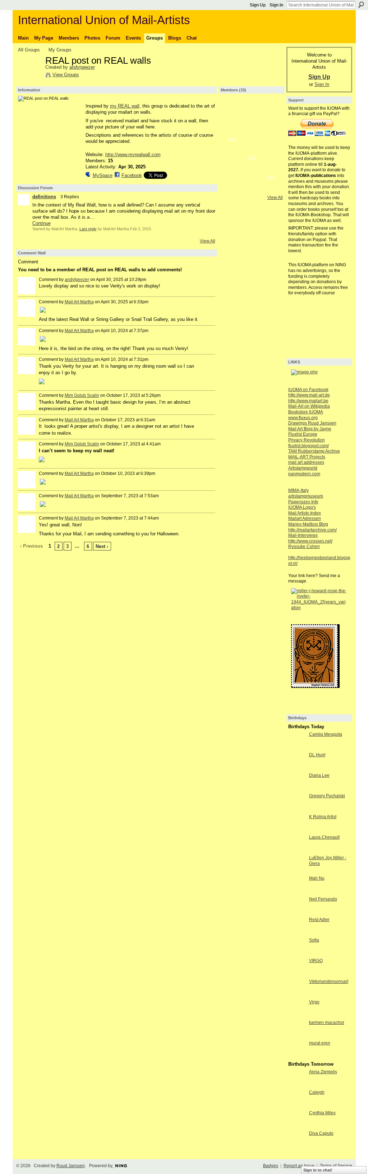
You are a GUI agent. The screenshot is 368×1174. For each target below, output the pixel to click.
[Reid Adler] (296, 932)
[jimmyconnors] (251, 130)
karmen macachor (326, 1022)
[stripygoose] (232, 169)
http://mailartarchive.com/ (312, 529)
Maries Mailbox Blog (308, 524)
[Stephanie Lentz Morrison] (232, 130)
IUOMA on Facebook (308, 389)
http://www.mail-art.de (309, 395)
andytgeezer (82, 67)
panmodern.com (304, 473)
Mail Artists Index (304, 513)
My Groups (60, 50)
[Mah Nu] (296, 891)
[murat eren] (296, 1056)
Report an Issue (299, 1165)
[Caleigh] (296, 1105)
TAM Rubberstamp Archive (314, 451)
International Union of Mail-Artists (104, 20)
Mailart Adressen (304, 518)
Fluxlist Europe (302, 434)
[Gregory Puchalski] (296, 809)
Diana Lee (319, 775)
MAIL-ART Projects (306, 456)
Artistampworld (302, 468)
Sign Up (258, 5)
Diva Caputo (321, 1133)
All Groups (29, 50)
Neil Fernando (323, 899)
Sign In (276, 5)
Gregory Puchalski (327, 795)
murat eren (319, 1043)
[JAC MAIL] (270, 130)
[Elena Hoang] (232, 188)
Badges (270, 1165)
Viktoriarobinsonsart (328, 981)
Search (361, 4)
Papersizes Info (303, 501)
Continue (41, 223)
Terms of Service (336, 1165)
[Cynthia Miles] (296, 1126)
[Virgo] (296, 1015)
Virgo (314, 1002)
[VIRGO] (296, 973)
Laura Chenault (324, 837)
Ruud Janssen (70, 1165)
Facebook (131, 175)
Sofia (314, 940)
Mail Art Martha (79, 301)
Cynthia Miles (322, 1112)
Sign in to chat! (317, 1170)
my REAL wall (124, 106)
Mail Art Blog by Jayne (309, 428)
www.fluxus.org (303, 417)
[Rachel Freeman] (251, 188)
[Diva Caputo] (296, 1146)
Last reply (88, 229)
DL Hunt (317, 754)
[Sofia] (296, 953)
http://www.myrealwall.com (133, 154)
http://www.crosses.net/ (310, 541)
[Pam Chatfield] (251, 150)
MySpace (102, 175)
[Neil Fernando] (296, 912)
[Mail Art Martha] (232, 111)
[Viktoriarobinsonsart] (296, 994)
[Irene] (270, 150)
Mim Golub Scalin (82, 395)
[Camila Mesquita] (296, 747)
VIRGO (316, 960)
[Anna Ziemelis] (296, 1085)
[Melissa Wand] (232, 150)
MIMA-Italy (298, 490)
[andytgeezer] (29, 76)
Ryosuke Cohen (304, 546)
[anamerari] (270, 169)
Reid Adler (319, 919)
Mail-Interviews (303, 535)
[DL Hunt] (296, 768)
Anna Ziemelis (323, 1071)
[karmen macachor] (296, 1035)
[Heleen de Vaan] (270, 188)
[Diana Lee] (296, 788)
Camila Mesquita (325, 734)
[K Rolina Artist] (296, 830)
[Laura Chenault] (296, 850)
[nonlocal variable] (270, 111)
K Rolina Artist (322, 816)
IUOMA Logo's (302, 507)
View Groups (65, 74)
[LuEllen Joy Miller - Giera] (296, 871)
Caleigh (317, 1092)
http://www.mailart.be (308, 400)
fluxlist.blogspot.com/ (308, 445)
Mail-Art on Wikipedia (309, 406)
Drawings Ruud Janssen (312, 423)
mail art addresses (306, 462)
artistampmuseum (305, 496)
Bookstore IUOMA (305, 411)
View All (207, 241)
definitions (44, 196)
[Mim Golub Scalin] (251, 169)
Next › (102, 546)
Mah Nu (317, 878)
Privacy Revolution (306, 440)
